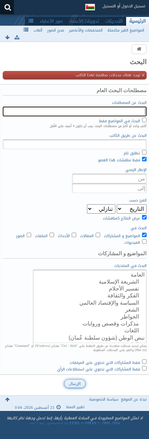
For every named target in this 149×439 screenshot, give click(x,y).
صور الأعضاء (51, 21)
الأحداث (64, 235)
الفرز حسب (138, 200)
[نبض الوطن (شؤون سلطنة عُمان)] (89, 337)
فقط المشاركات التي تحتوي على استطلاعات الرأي (99, 369)
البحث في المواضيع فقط (120, 120)
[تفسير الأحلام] (89, 288)
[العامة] (89, 274)
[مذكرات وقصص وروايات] (89, 323)
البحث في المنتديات (130, 265)
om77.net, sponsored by (74, 423)
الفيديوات (132, 242)
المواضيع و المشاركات (122, 235)
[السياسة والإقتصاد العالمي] (89, 302)
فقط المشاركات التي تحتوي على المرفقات (105, 362)
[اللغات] (89, 330)
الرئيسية (137, 21)
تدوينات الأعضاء (84, 21)
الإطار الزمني (136, 170)
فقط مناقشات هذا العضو (119, 159)
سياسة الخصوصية (104, 399)
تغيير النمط (75, 407)
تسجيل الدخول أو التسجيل (124, 6)
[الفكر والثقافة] (89, 295)
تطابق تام (132, 153)
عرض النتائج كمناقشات (122, 218)
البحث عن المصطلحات (129, 102)
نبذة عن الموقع (134, 399)
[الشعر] (89, 309)
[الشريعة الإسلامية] (89, 281)
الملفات (42, 235)
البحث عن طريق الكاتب (128, 135)
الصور (21, 235)
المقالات (87, 235)
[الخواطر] (89, 316)
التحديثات (114, 21)
